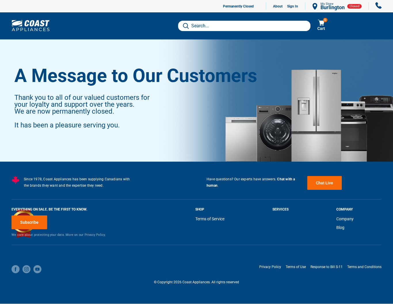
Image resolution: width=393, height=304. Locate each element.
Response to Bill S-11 (326, 267)
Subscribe (29, 222)
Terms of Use (296, 267)
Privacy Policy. (95, 235)
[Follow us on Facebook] (16, 269)
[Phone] (378, 6)
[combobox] (244, 26)
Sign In (292, 6)
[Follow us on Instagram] (26, 269)
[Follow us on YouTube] (37, 269)
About (278, 6)
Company (345, 219)
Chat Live (324, 183)
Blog (340, 227)
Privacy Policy (270, 267)
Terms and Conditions (364, 267)
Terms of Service (209, 219)
